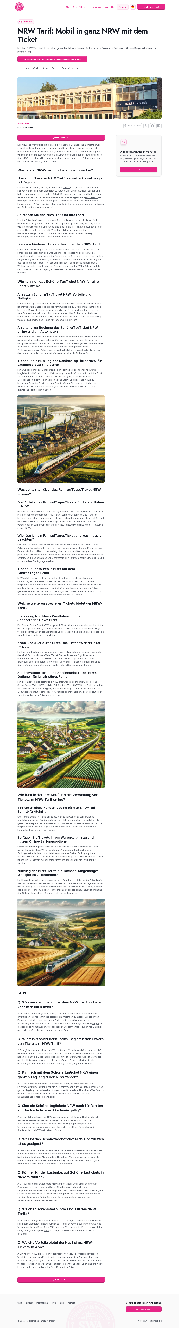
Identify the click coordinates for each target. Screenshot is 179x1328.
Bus (97, 518)
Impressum (142, 1321)
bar (41, 353)
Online (88, 340)
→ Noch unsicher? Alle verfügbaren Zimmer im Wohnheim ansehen (48, 68)
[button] (133, 7)
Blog (113, 6)
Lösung (21, 1267)
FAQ (106, 6)
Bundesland (91, 197)
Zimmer (29, 1303)
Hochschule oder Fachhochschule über (51, 889)
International (96, 6)
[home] (19, 7)
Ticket (66, 187)
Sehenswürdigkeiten (80, 588)
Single (95, 1023)
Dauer (38, 632)
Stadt (46, 1230)
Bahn (55, 194)
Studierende (23, 1130)
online (68, 336)
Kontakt (71, 1303)
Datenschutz (155, 1321)
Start (68, 6)
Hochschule (88, 1117)
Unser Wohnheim (80, 6)
